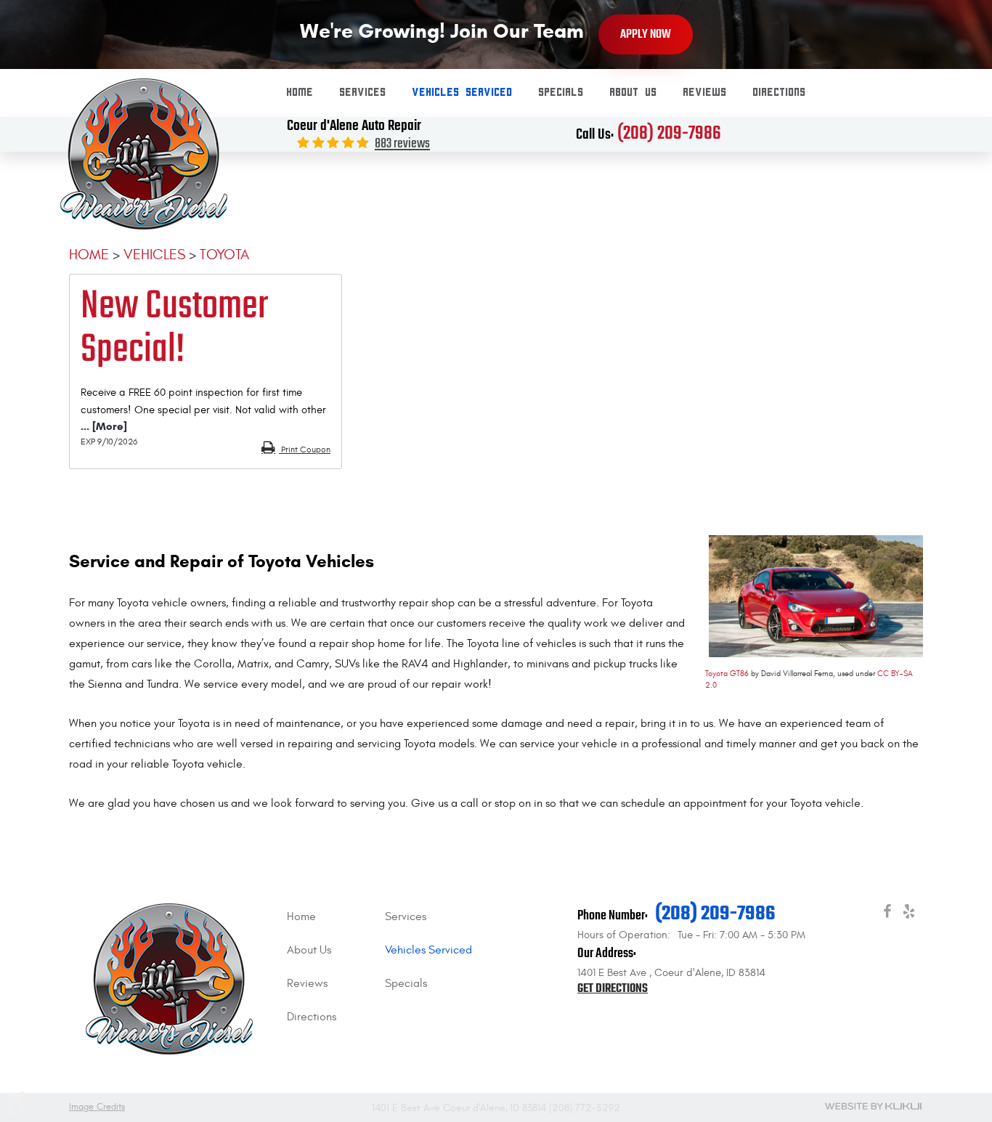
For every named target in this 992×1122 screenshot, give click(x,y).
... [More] (104, 426)
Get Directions (612, 989)
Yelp (908, 914)
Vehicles (154, 254)
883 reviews (402, 144)
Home (300, 92)
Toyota (224, 254)
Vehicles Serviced (462, 92)
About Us (633, 92)
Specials (561, 92)
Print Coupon (304, 449)
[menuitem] (300, 93)
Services (363, 92)
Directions (779, 92)
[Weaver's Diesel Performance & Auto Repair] (143, 155)
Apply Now (645, 34)
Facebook (886, 914)
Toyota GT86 (727, 673)
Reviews (705, 92)
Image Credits (97, 1107)
